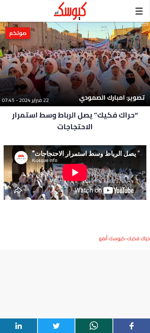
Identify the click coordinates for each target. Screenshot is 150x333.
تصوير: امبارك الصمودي (112, 98)
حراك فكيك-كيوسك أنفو (124, 238)
